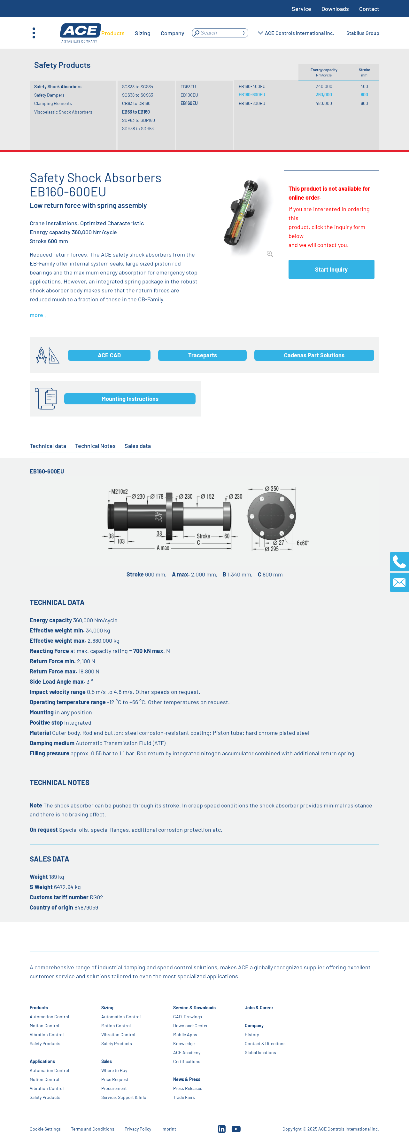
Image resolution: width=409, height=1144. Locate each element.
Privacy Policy (138, 1129)
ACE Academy (186, 1052)
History (252, 1034)
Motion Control (44, 1025)
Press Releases (187, 1088)
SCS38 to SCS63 (137, 95)
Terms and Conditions (92, 1129)
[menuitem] (113, 32)
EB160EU (189, 103)
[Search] (243, 32)
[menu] (142, 32)
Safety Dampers (49, 95)
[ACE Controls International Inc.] (80, 33)
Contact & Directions (265, 1043)
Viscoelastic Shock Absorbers (63, 112)
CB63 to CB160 (136, 103)
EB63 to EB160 (136, 112)
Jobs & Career (259, 1007)
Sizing (108, 1007)
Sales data (138, 445)
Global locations (260, 1052)
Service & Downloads (194, 1007)
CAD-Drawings (187, 1016)
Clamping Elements (53, 103)
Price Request (115, 1079)
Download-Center (190, 1025)
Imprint (168, 1129)
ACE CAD (109, 355)
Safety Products (45, 1043)
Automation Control (49, 1016)
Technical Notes (95, 445)
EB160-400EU (252, 86)
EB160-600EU (252, 94)
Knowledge (184, 1043)
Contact (369, 8)
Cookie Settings (45, 1129)
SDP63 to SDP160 (138, 120)
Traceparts (202, 355)
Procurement (114, 1088)
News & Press (186, 1079)
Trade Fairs (184, 1097)
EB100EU (189, 95)
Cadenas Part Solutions (314, 355)
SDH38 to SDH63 (138, 128)
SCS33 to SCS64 (137, 86)
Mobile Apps (185, 1034)
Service (301, 8)
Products (39, 1007)
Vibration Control (47, 1034)
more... (39, 314)
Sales (107, 1061)
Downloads (335, 8)
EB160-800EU (252, 103)
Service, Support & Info (124, 1097)
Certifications (186, 1061)
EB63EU (188, 86)
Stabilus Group (362, 33)
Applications (42, 1061)
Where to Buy (114, 1070)
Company (254, 1025)
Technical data (48, 445)
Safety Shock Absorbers (57, 86)
